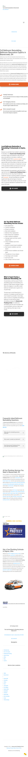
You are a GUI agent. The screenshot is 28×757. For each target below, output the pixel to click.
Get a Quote (15, 188)
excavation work (6, 484)
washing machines (6, 499)
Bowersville (6, 678)
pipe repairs (16, 493)
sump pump (12, 555)
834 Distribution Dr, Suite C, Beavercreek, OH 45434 (14, 634)
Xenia (5, 698)
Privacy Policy (12, 748)
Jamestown (6, 685)
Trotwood (5, 692)
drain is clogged (11, 553)
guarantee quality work (7, 569)
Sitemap (8, 748)
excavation (6, 177)
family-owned (17, 477)
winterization (11, 484)
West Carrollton (7, 696)
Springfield (6, 690)
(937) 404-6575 (5, 9)
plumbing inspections (21, 482)
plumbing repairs (13, 482)
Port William (6, 687)
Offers (5, 657)
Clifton (5, 682)
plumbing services (16, 563)
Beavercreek (6, 674)
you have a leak (17, 553)
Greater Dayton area (6, 480)
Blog (4, 658)
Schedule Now (15, 84)
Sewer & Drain (6, 655)
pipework (16, 484)
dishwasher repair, (14, 491)
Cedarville (5, 680)
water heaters (20, 484)
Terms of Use (18, 748)
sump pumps (19, 496)
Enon (5, 683)
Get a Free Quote (7, 651)
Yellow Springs (6, 699)
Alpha (5, 673)
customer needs (17, 159)
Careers (5, 660)
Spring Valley (6, 689)
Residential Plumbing (8, 653)
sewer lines (8, 496)
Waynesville (6, 694)
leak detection (11, 485)
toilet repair (15, 490)
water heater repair (8, 493)
